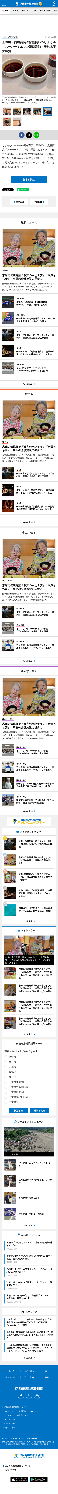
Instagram (37, 1396)
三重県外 (13, 1102)
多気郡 (12, 1071)
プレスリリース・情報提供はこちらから (20, 1411)
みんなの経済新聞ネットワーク (29, 1456)
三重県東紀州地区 (18, 1097)
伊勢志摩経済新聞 (27, 4)
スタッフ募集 (9, 1427)
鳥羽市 (12, 1061)
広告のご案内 (9, 1423)
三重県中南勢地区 (18, 1087)
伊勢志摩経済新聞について (15, 1407)
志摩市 (12, 1066)
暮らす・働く (45, 10)
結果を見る (39, 1110)
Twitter (29, 1396)
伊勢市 (12, 1056)
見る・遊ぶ (25, 10)
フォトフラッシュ (10, 36)
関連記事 (39, 100)
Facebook (21, 1396)
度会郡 (12, 1077)
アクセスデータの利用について (16, 1415)
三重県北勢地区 (17, 1082)
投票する (18, 1110)
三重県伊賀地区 (17, 1092)
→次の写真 (29, 100)
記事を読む (29, 179)
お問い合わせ (9, 1419)
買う (35, 10)
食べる (15, 10)
